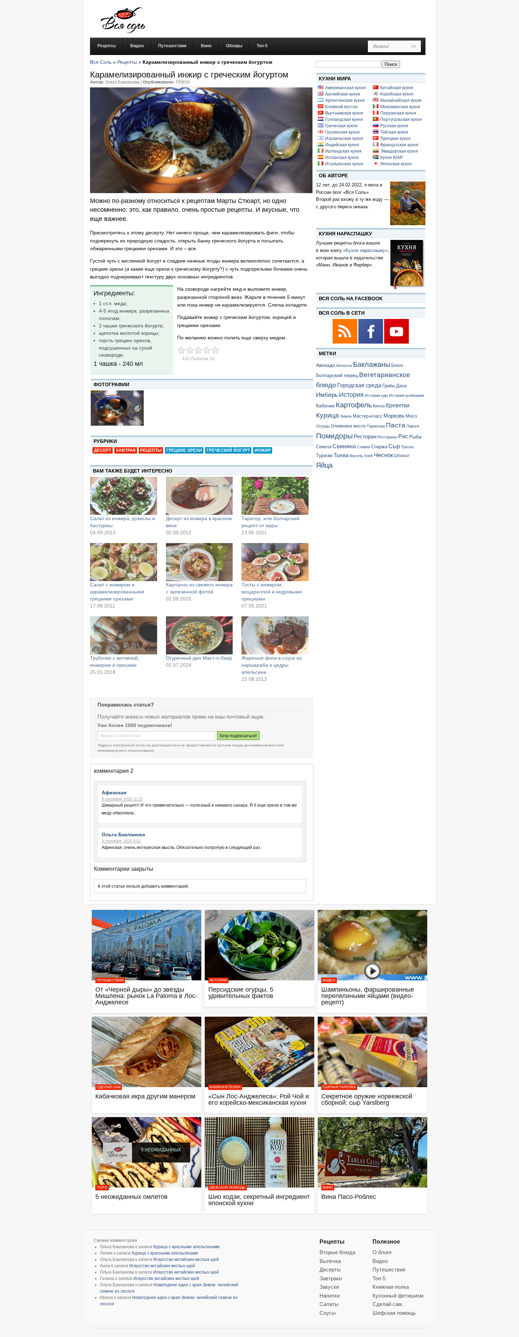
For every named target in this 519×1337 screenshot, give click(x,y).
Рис (403, 436)
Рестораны (387, 437)
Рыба (415, 436)
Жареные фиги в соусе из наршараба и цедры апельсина (271, 665)
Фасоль (356, 456)
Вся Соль (101, 62)
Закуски (329, 1287)
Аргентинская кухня (345, 100)
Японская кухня (396, 163)
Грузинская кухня (342, 132)
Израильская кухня (344, 138)
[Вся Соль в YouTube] (396, 342)
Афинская (114, 792)
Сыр (394, 446)
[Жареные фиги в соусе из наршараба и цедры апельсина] (275, 635)
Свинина (344, 446)
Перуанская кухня (398, 113)
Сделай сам (108, 1087)
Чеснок (383, 454)
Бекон (397, 365)
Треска (407, 447)
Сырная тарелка (339, 1087)
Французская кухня (399, 144)
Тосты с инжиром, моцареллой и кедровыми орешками (271, 592)
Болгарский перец (337, 375)
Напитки (330, 1296)
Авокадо (325, 365)
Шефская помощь (227, 1187)
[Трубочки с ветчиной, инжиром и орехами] (123, 635)
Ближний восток (341, 106)
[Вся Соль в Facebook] (371, 342)
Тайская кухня (394, 132)
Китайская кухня (396, 87)
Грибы (388, 385)
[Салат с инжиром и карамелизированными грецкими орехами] (123, 562)
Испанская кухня (342, 157)
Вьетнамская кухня (344, 113)
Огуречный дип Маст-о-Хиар (199, 658)
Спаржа (379, 446)
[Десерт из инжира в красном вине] (199, 496)
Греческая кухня (341, 125)
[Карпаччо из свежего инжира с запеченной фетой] (199, 562)
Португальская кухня (401, 119)
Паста (395, 425)
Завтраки (331, 1278)
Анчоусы (344, 365)
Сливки (363, 447)
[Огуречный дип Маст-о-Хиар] (199, 635)
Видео (329, 980)
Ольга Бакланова (123, 834)
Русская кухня (394, 125)
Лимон (346, 416)
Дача (401, 385)
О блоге (382, 1252)
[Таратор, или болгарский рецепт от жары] (275, 496)
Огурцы (323, 426)
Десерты (330, 1270)
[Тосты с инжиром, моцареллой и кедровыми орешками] (275, 562)
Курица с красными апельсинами (186, 1246)
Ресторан (365, 436)
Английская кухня (342, 94)
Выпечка (330, 1261)
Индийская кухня (342, 144)
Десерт (102, 450)
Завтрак (126, 450)
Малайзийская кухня (401, 100)
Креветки (398, 405)
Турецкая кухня (395, 138)
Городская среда (359, 385)
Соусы (328, 1313)
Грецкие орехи (184, 450)
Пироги (412, 426)
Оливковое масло (348, 426)
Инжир (263, 450)
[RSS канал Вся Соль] (345, 342)
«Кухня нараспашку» (365, 250)
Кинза (379, 405)
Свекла (324, 446)
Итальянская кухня (344, 163)
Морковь (394, 416)
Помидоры (334, 436)
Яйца (324, 465)
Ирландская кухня (343, 151)
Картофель (354, 405)
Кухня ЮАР (391, 157)
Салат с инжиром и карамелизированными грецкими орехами (117, 592)
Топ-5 (102, 1187)
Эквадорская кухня (399, 151)
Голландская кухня (344, 119)
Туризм (324, 455)
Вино (328, 1187)
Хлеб (368, 456)
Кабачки (325, 405)
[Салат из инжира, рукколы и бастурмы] (123, 496)
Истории (218, 980)
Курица (327, 415)
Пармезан (376, 426)
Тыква (341, 455)
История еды (376, 395)
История (351, 394)
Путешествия (110, 980)
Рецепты (127, 62)
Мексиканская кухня (400, 106)
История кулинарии (406, 395)
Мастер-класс (367, 416)
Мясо (411, 416)
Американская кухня (345, 87)
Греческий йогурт (228, 450)
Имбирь (327, 395)
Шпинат (402, 455)
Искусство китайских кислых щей (186, 1259)
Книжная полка (225, 1087)
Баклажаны (371, 364)
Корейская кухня (396, 94)
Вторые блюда (337, 1252)
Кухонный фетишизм (397, 1296)
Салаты (329, 1304)
